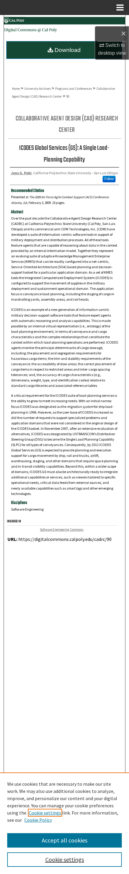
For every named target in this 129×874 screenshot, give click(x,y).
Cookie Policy (38, 820)
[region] (64, 823)
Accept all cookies (64, 840)
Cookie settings (45, 813)
